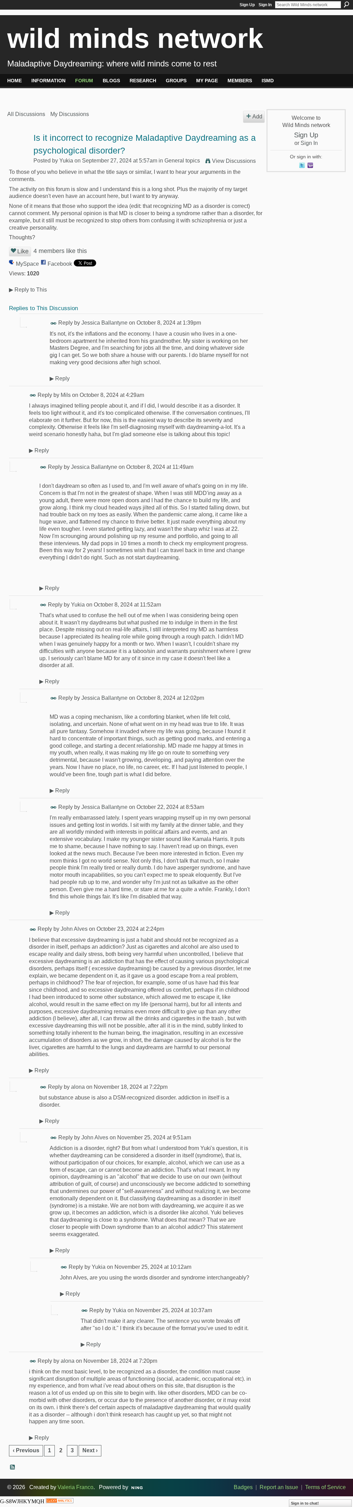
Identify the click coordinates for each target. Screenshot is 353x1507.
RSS (13, 1467)
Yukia (66, 161)
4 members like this (60, 250)
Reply (60, 378)
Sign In (265, 4)
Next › (90, 1450)
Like (23, 251)
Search (346, 4)
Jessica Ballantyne (104, 323)
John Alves (74, 929)
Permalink (53, 323)
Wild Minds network (135, 38)
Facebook (60, 264)
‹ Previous (26, 1450)
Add (257, 116)
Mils (66, 395)
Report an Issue (279, 1487)
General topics (182, 161)
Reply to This (28, 290)
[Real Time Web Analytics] (59, 1501)
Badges (243, 1487)
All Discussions (26, 114)
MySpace (27, 264)
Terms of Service (325, 1487)
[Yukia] (18, 151)
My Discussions (69, 114)
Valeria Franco (75, 1487)
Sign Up (247, 4)
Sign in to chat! (305, 1503)
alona (78, 1087)
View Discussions (234, 161)
